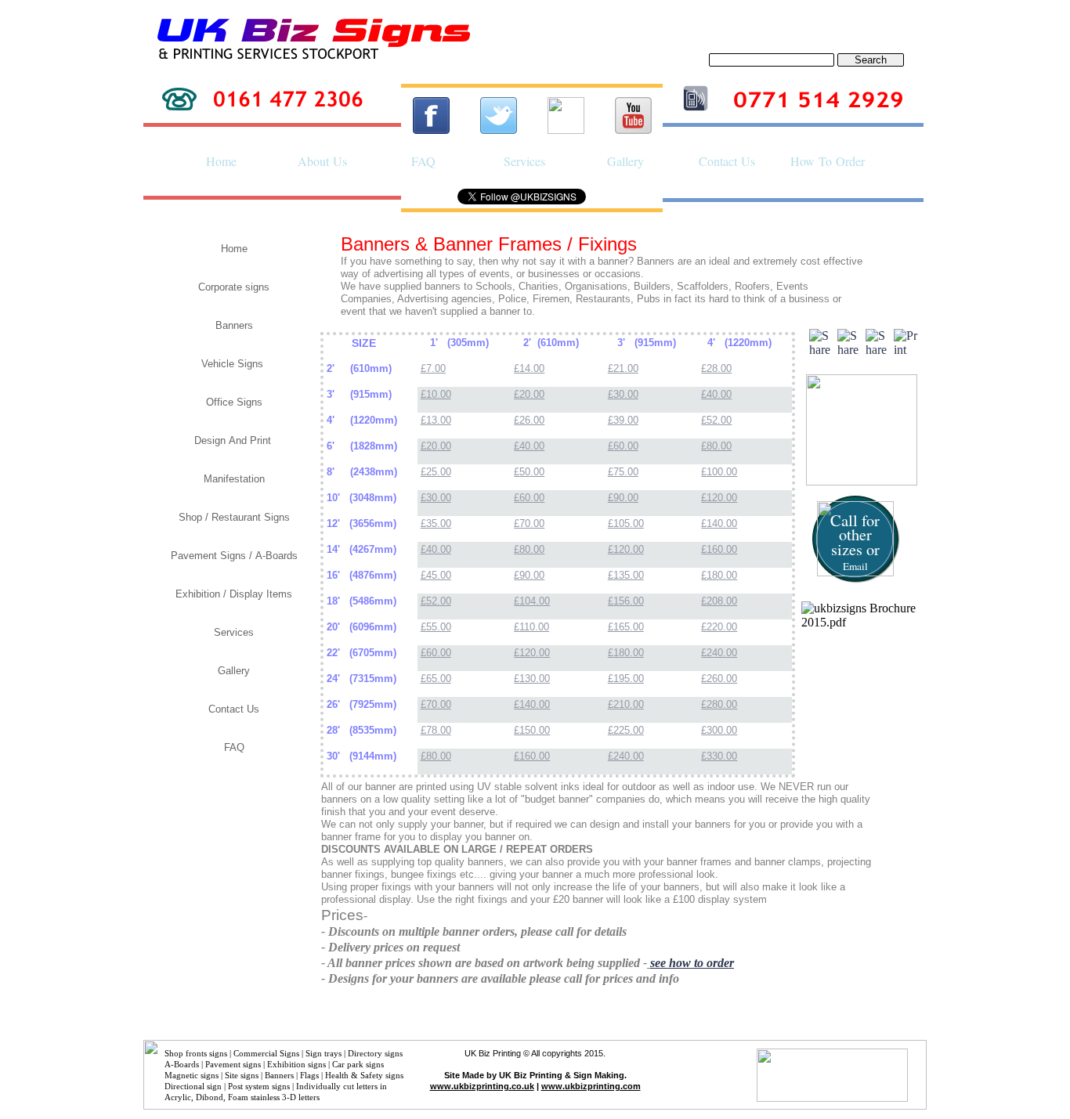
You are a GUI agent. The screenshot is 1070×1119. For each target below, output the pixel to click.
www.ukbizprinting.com (591, 1086)
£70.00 (529, 523)
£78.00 (436, 730)
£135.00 (626, 575)
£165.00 (626, 627)
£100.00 (719, 472)
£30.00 (623, 394)
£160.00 (719, 549)
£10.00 (436, 394)
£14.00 (529, 368)
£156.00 (626, 601)
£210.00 (626, 704)
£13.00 (436, 420)
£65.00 (436, 678)
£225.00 (626, 730)
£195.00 (626, 678)
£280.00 (719, 704)
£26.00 (529, 420)
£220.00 (719, 627)
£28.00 (716, 368)
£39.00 (623, 420)
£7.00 (433, 368)
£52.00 (716, 420)
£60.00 (623, 446)
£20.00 (529, 394)
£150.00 (532, 730)
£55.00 (436, 627)
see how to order (692, 962)
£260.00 (719, 678)
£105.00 (626, 523)
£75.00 (623, 472)
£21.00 (623, 368)
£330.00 (719, 756)
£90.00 (623, 498)
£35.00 (436, 523)
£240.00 (719, 653)
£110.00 (531, 627)
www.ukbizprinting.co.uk (482, 1086)
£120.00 (719, 498)
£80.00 (716, 446)
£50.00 (529, 472)
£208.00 (719, 601)
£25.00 (436, 472)
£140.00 (719, 523)
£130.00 (532, 678)
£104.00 (532, 601)
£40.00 (716, 394)
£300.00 (719, 730)
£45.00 (436, 575)
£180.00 (719, 575)
